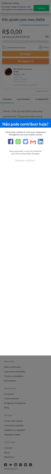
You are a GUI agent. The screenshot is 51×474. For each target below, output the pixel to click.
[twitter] (24, 142)
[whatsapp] (17, 142)
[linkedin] (39, 142)
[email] (32, 142)
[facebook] (10, 142)
